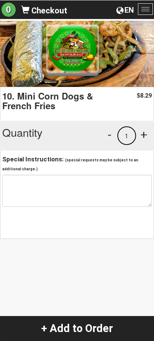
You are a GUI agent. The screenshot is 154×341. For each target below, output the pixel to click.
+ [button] (144, 134)
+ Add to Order (77, 328)
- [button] (109, 134)
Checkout (48, 10)
